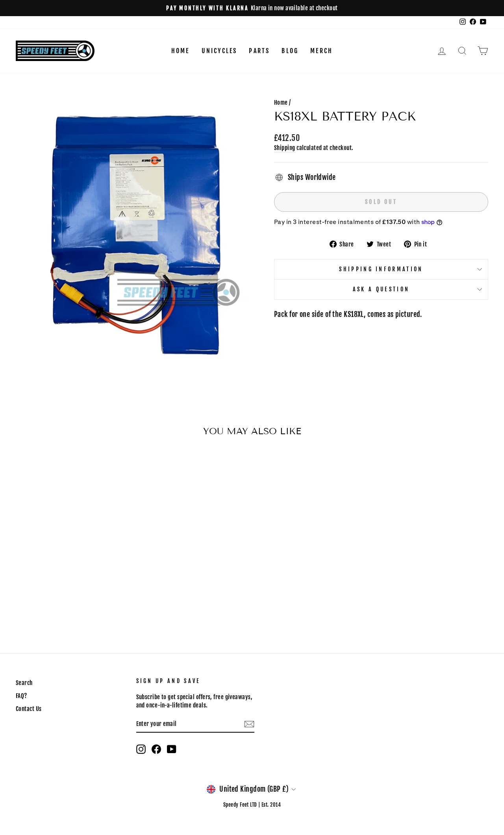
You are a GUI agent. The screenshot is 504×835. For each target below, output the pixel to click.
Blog (290, 51)
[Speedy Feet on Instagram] (141, 749)
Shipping (284, 148)
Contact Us (29, 709)
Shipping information (381, 269)
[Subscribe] (249, 724)
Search (24, 683)
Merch (321, 51)
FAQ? (21, 696)
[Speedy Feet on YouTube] (171, 749)
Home (180, 51)
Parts (259, 51)
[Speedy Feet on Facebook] (156, 749)
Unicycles (219, 51)
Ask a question (381, 289)
